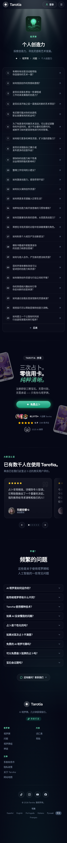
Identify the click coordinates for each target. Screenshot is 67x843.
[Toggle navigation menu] (61, 4)
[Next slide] (45, 525)
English (20, 813)
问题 (6, 738)
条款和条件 (9, 762)
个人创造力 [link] (46, 58)
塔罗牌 (7, 733)
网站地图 (8, 777)
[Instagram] (29, 794)
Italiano (41, 813)
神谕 (6, 748)
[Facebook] (46, 794)
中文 (58, 813)
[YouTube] (37, 794)
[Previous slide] (22, 525)
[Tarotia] (12, 4)
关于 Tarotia (10, 772)
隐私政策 (8, 767)
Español (10, 813)
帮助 (38, 738)
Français (33, 817)
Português (30, 813)
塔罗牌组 (8, 743)
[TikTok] (21, 794)
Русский (50, 813)
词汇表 (39, 733)
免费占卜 (35, 404)
